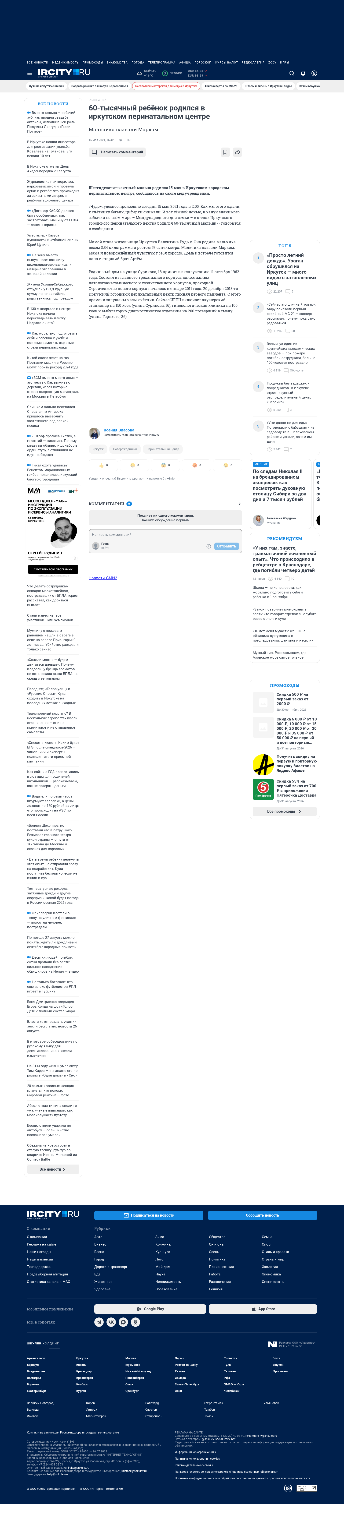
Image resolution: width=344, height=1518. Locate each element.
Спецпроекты (273, 1282)
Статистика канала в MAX (48, 1282)
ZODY (272, 62)
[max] (123, 1322)
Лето (159, 1259)
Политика (217, 1259)
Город (99, 1259)
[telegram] (99, 1322)
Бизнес (100, 1244)
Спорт (267, 1244)
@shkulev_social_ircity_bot (218, 1439)
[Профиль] (314, 73)
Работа (214, 1274)
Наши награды (39, 1252)
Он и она (216, 1244)
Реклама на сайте (41, 1244)
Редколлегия (253, 62)
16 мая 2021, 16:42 (101, 140)
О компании (37, 1237)
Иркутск (98, 449)
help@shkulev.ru (57, 1474)
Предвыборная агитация (47, 1274)
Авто (98, 1237)
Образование (166, 1289)
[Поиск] (291, 73)
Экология (270, 1267)
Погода (138, 62)
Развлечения (220, 1282)
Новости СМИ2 (103, 577)
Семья (267, 1237)
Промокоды (93, 62)
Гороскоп (203, 62)
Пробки (173, 73)
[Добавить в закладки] (225, 152)
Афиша (185, 62)
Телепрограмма (162, 62)
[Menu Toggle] (29, 73)
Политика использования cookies (197, 1458)
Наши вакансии (40, 1259)
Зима (159, 1237)
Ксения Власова (119, 430)
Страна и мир (273, 1259)
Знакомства (117, 62)
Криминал (163, 1244)
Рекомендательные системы (194, 1465)
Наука (160, 1274)
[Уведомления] (303, 73)
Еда (97, 1274)
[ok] (135, 1322)
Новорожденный (125, 449)
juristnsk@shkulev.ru (134, 1471)
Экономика (271, 1274)
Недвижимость (65, 62)
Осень (214, 1252)
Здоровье (102, 1289)
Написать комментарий (122, 152)
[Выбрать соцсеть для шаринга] (237, 152)
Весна (99, 1252)
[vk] (111, 1322)
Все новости (37, 62)
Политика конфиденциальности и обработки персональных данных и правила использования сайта (242, 1478)
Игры (284, 62)
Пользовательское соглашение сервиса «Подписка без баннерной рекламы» (226, 1471)
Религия (216, 1289)
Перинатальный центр (162, 449)
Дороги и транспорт (110, 1267)
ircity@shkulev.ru (78, 1467)
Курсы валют (226, 62)
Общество (217, 1237)
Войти (105, 548)
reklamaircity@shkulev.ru (261, 1435)
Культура (162, 1252)
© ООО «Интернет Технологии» (102, 1488)
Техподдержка (39, 1267)
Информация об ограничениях (195, 1452)
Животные (103, 1282)
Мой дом (162, 1267)
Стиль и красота (275, 1252)
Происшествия (221, 1267)
